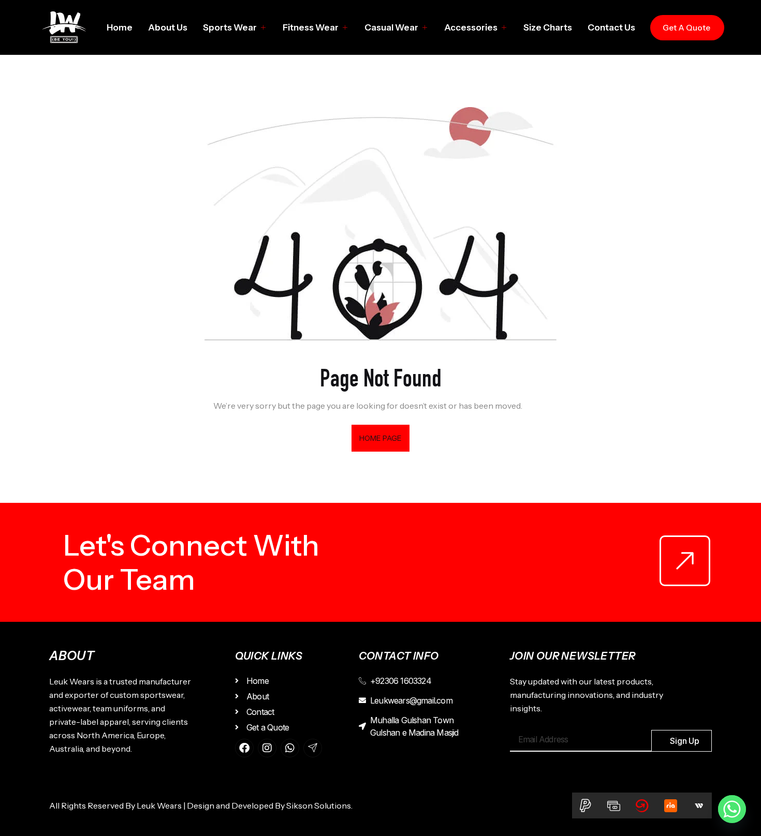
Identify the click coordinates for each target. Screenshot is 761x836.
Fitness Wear (311, 27)
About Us (167, 27)
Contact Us (611, 27)
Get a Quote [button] (686, 28)
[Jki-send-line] (312, 748)
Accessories (470, 27)
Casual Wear (391, 27)
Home (120, 27)
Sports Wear (230, 27)
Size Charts (547, 27)
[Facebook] (244, 748)
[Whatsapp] (290, 748)
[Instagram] (267, 748)
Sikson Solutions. (321, 805)
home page (380, 438)
